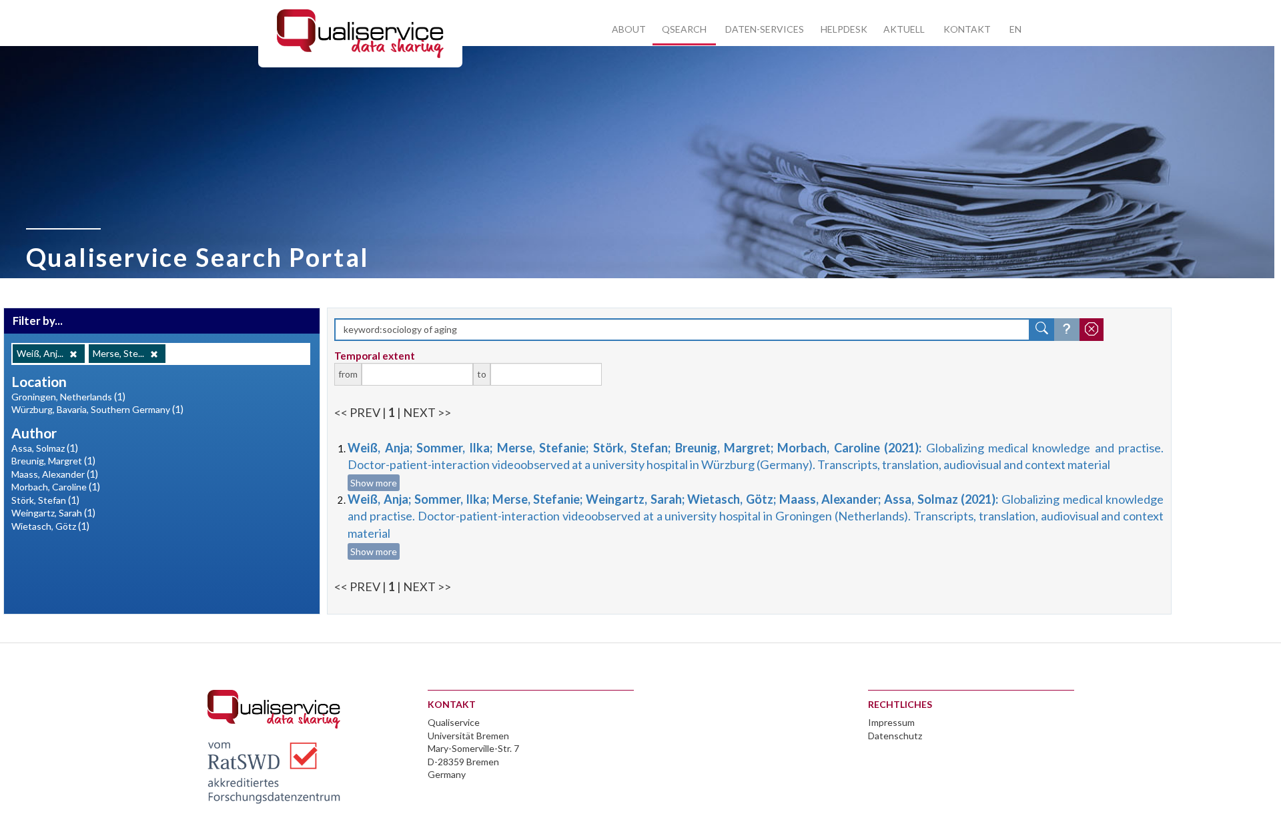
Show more (373, 482)
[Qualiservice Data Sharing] (360, 32)
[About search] (1067, 329)
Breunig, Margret (46, 460)
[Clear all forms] (1092, 329)
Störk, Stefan (38, 500)
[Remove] (73, 354)
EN (1015, 29)
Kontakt (967, 29)
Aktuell (904, 29)
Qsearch (684, 29)
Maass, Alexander (48, 474)
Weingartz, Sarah (46, 512)
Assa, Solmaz (38, 448)
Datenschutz (895, 735)
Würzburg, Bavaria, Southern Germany (90, 409)
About (629, 29)
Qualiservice (454, 722)
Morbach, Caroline (49, 486)
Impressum (891, 722)
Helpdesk (844, 29)
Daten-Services (764, 29)
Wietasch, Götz (43, 526)
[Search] (1042, 329)
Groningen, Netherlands (61, 396)
